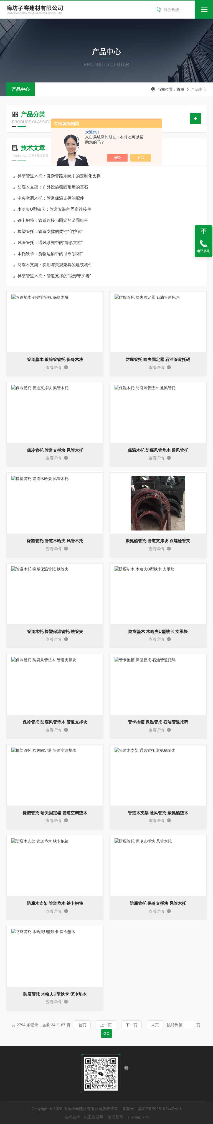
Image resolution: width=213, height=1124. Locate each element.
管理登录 (115, 1117)
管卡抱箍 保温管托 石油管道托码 (158, 722)
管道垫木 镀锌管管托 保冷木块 (55, 359)
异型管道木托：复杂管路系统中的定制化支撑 (59, 175)
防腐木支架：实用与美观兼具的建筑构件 (54, 264)
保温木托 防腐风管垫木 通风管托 (158, 450)
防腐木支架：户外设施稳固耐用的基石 (52, 187)
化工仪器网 (93, 1117)
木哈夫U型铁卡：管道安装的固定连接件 (54, 209)
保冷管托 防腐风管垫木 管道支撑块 (55, 722)
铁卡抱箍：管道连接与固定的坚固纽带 (52, 220)
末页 (155, 1025)
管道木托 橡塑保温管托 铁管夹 (55, 631)
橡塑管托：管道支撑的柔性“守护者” (50, 231)
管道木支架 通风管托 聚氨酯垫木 (158, 812)
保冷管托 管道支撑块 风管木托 (55, 450)
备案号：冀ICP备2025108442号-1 (152, 1109)
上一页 (106, 1025)
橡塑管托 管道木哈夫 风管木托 (55, 540)
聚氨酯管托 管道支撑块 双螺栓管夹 (158, 540)
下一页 (131, 1025)
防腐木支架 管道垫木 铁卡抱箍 (55, 903)
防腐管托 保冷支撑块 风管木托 (158, 903)
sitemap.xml (138, 1117)
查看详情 (53, 367)
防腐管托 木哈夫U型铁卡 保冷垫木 (55, 994)
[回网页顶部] (203, 231)
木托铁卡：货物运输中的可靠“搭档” (50, 253)
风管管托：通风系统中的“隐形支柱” (50, 242)
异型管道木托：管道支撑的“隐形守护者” (54, 275)
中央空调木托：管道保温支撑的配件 (50, 198)
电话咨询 (203, 251)
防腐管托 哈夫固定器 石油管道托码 (158, 359)
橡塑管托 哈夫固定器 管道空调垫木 (55, 812)
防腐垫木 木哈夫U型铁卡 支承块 (158, 631)
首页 (180, 89)
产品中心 (21, 89)
